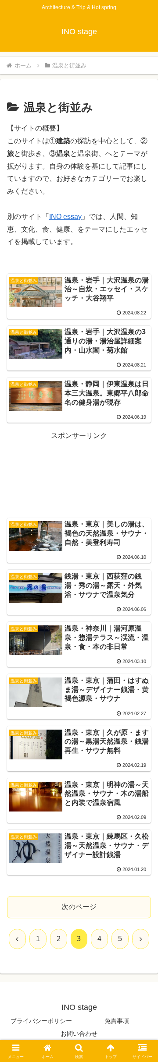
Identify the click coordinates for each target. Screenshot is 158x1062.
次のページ (79, 906)
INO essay (65, 216)
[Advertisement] (79, 464)
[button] (141, 1032)
